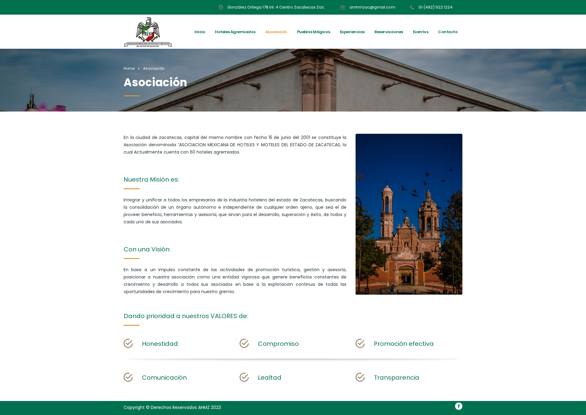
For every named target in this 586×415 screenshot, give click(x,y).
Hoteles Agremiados (235, 32)
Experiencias (352, 32)
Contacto (448, 32)
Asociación (276, 32)
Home (129, 68)
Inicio (199, 32)
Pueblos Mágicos (313, 32)
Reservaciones (388, 32)
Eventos (420, 32)
